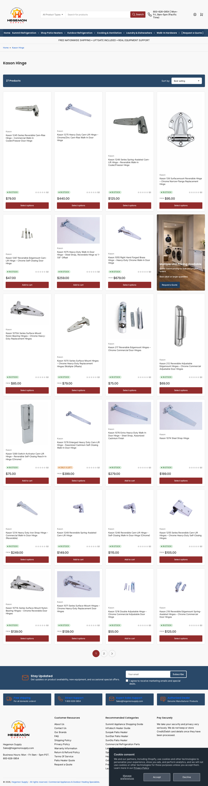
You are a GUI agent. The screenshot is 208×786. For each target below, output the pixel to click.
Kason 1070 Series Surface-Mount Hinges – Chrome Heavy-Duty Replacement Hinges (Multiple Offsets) (78, 363)
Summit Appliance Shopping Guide (124, 724)
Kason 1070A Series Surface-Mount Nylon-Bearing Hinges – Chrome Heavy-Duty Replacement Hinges (25, 336)
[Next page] (112, 653)
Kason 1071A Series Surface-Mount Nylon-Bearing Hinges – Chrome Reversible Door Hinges (27, 611)
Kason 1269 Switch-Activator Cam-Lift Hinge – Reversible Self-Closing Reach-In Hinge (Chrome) (26, 456)
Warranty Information (65, 748)
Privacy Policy (141, 768)
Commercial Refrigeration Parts (123, 744)
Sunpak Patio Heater (117, 732)
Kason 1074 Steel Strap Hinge (174, 438)
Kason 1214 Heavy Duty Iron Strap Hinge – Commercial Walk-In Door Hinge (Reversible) (27, 535)
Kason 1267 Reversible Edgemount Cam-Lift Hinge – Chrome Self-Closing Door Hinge (26, 261)
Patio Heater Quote (64, 760)
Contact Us (60, 728)
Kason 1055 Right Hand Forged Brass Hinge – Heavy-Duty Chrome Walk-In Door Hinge (129, 260)
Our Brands (60, 732)
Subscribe (178, 674)
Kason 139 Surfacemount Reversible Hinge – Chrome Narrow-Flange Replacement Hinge (181, 181)
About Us (59, 724)
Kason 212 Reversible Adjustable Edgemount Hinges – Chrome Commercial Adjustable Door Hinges (180, 366)
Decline (187, 777)
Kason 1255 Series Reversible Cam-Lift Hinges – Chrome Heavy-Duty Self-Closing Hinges (181, 535)
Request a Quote (169, 285)
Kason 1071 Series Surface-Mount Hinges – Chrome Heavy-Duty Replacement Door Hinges (78, 608)
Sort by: (166, 80)
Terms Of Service (63, 756)
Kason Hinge (18, 47)
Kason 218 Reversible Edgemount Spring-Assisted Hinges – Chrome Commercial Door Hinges (180, 614)
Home (6, 47)
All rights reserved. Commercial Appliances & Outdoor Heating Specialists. (65, 782)
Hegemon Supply (20, 782)
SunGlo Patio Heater (116, 740)
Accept (157, 777)
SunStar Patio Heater (117, 736)
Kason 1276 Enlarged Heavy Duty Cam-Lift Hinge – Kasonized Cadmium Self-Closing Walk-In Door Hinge (78, 445)
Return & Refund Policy (67, 752)
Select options (27, 205)
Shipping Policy (62, 740)
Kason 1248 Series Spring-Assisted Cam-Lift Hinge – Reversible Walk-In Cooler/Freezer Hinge (128, 162)
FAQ (56, 736)
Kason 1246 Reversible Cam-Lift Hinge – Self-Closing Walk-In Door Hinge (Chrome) (129, 534)
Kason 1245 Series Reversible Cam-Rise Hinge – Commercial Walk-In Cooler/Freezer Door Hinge (25, 138)
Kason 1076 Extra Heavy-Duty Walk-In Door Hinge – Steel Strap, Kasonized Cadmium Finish (127, 435)
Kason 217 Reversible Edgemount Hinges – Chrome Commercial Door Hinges (129, 348)
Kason (9, 131)
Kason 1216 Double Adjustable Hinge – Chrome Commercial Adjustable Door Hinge (127, 614)
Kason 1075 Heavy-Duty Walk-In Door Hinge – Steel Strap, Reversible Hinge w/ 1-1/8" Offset (78, 255)
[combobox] (105, 14)
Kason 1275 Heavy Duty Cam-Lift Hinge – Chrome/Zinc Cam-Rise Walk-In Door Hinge (77, 137)
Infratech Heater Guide (118, 728)
